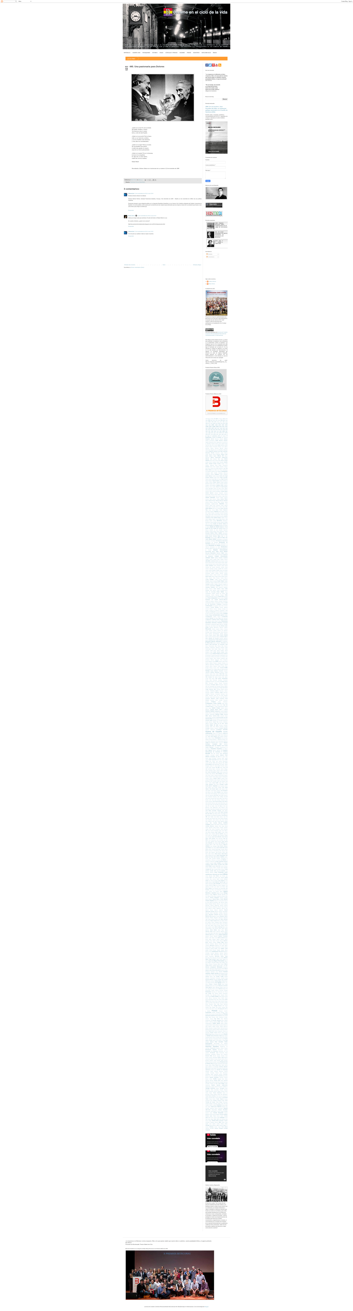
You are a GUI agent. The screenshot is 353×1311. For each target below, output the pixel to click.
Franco (213, 701)
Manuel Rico (225, 908)
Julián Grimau (217, 853)
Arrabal (206, 506)
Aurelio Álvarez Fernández (214, 512)
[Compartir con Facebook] (153, 180)
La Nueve (223, 860)
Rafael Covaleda (219, 1024)
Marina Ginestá (221, 937)
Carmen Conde (215, 570)
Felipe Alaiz (221, 673)
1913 (215, 421)
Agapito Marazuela (209, 442)
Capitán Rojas (216, 559)
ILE (212, 753)
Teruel (206, 1095)
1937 (210, 426)
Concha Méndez (215, 607)
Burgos (226, 551)
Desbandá (225, 622)
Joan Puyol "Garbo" (209, 775)
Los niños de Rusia (213, 880)
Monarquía (219, 967)
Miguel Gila (210, 960)
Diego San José (209, 625)
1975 (226, 432)
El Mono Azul (209, 642)
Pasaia (212, 990)
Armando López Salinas (222, 505)
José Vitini (214, 821)
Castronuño (212, 585)
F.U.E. (212, 669)
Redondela (207, 1044)
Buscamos (213, 553)
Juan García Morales (217, 836)
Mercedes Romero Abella (218, 957)
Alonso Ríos (212, 460)
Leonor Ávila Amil (216, 866)
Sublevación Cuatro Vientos (211, 1086)
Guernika (225, 729)
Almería (207, 460)
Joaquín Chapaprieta (223, 776)
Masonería (212, 945)
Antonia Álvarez (216, 489)
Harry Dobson (220, 736)
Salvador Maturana (218, 1071)
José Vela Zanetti (223, 819)
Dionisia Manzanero (214, 627)
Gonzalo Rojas (208, 726)
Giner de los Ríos (219, 723)
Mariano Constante (223, 936)
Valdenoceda (214, 1106)
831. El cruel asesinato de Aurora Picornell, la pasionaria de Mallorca (221, 235)
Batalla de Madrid (214, 527)
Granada (207, 728)
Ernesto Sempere (217, 663)
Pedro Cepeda (220, 995)
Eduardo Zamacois (223, 639)
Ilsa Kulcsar (216, 753)
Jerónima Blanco (211, 769)
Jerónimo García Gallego (222, 769)
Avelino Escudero (220, 516)
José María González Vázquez (213, 810)
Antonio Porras (211, 500)
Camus (216, 557)
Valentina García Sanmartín (216, 1108)
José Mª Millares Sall (220, 806)
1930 (209, 425)
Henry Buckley (224, 737)
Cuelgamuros (208, 619)
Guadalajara (219, 729)
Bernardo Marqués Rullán (222, 534)
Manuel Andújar (224, 897)
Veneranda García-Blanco (211, 1111)
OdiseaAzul (131, 193)
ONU (216, 982)
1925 (219, 423)
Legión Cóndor (213, 864)
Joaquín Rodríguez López (211, 779)
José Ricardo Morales (223, 818)
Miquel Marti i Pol (221, 965)
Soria (219, 1083)
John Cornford (213, 781)
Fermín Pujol (208, 680)
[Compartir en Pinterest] (155, 180)
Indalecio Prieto (224, 755)
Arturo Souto (212, 509)
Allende (226, 459)
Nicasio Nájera (218, 974)
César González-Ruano (222, 590)
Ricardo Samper (216, 1055)
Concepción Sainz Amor (218, 605)
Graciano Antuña (224, 726)
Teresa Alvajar (208, 1092)
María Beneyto (224, 919)
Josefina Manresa (209, 826)
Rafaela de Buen (209, 1029)
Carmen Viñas (212, 577)
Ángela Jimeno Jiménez (214, 483)
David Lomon (218, 621)
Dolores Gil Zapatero (222, 630)
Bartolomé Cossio (209, 522)
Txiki (227, 1103)
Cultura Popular (220, 619)
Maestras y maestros (210, 893)
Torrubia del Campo (210, 1102)
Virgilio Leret (208, 1123)
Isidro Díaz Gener (221, 759)
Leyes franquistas (219, 872)
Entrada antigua (197, 264)
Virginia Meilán (224, 1123)
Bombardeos (224, 547)
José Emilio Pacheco (223, 795)
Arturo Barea (208, 508)
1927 (224, 423)
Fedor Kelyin (216, 673)
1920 (206, 423)
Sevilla (215, 1079)
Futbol (211, 706)
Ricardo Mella (208, 1055)
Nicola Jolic (212, 976)
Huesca (211, 747)
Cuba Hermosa (224, 618)
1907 (224, 420)
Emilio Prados (216, 653)
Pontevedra (208, 1012)
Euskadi (222, 667)
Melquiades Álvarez (218, 954)
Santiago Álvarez (214, 1072)
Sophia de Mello (214, 1083)
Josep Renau (216, 827)
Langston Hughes (209, 863)
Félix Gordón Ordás (223, 675)
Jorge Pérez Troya (223, 782)
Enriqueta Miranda (209, 659)
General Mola (216, 715)
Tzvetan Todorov (209, 1105)
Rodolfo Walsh (220, 1060)
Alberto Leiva (221, 446)
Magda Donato (220, 893)
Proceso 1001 (215, 1017)
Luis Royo (212, 889)
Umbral (214, 1105)
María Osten (221, 930)
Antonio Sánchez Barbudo (222, 500)
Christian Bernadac (209, 596)
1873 (224, 418)
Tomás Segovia (219, 1099)
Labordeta (221, 861)
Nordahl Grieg (224, 978)
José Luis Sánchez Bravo (222, 804)
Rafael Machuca (224, 1026)
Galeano (207, 711)
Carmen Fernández (219, 571)
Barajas (207, 520)
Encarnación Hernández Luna (221, 655)
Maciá (221, 891)
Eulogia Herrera (209, 667)
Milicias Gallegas (212, 965)
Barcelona (219, 520)
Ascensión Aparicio (209, 511)
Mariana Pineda (209, 936)
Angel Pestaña (215, 480)
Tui (224, 1103)
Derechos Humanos (217, 622)
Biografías (208, 537)
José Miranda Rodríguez (216, 815)
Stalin (226, 1083)
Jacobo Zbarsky (208, 762)
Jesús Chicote (216, 770)
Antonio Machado (210, 497)
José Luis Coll (213, 804)
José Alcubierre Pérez (223, 785)
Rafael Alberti (142, 182)
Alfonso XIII (220, 456)
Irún (221, 756)
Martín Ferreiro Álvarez (218, 940)
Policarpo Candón (223, 1010)
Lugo (224, 882)
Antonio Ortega (216, 499)
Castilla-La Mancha (218, 584)
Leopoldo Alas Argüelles (222, 867)
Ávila (212, 517)
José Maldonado (214, 807)
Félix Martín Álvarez (216, 677)
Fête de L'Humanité (209, 686)
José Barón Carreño (215, 790)
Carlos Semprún (217, 565)
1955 (216, 429)
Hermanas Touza (214, 741)
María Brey (207, 920)
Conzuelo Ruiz (212, 613)
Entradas (210, 254)
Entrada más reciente (129, 264)
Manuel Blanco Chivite (218, 899)
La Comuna (218, 859)
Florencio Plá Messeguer (214, 687)
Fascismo (221, 670)
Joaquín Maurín (217, 778)
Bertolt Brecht (208, 536)
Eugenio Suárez (217, 666)
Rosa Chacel (215, 1065)
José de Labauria (209, 795)
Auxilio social (213, 516)
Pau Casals (208, 993)
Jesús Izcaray (223, 772)
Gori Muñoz (216, 726)
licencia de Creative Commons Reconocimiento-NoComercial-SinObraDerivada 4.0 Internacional (216, 334)
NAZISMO (182, 52)
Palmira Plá (225, 988)
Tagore (217, 1088)
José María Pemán (213, 812)
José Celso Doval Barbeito (211, 793)
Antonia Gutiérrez (224, 489)
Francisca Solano (224, 690)
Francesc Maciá (220, 689)
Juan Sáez (213, 847)
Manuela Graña (209, 913)
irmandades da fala (215, 756)
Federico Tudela (224, 672)
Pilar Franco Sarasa (220, 1007)
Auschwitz (207, 516)
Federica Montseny (214, 672)
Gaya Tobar (218, 712)
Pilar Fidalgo (212, 1007)
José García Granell (209, 798)
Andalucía (217, 474)
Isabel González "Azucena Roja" (216, 758)
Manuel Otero (221, 906)
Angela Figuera (216, 482)
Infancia (207, 756)
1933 (219, 425)
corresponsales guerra (218, 615)
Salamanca (207, 1069)
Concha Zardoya (217, 608)
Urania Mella (225, 1105)
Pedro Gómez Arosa (223, 996)
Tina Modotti (225, 1097)
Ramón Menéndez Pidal (216, 1035)
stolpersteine (225, 1085)
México (226, 957)
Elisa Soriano (224, 646)
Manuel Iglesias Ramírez (210, 903)
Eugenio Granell (224, 664)
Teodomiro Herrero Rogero (215, 1091)
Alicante (207, 459)
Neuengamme (222, 973)
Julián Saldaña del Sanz (210, 855)
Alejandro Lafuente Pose (214, 451)
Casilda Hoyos (217, 582)
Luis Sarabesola (218, 889)
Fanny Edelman (214, 670)
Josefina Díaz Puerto (215, 824)
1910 (206, 421)
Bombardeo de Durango (211, 542)
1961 (209, 431)
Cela (217, 587)
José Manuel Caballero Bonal (216, 809)
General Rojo (208, 718)
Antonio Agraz (224, 491)
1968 (206, 432)
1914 (218, 421)
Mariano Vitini (208, 937)
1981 (217, 434)
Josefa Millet (208, 822)
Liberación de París (217, 874)
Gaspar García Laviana (210, 712)
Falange (207, 670)
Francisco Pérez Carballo (216, 700)
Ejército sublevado (216, 641)
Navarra (220, 971)
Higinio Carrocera (219, 742)
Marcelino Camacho (213, 914)
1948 (221, 428)
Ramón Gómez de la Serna (218, 1034)
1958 (224, 429)
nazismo (207, 973)
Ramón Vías (215, 1040)
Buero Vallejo (215, 551)
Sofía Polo (217, 1082)
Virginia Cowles (216, 1123)
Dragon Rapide (212, 635)
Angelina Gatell (219, 485)
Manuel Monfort (224, 905)
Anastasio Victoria (209, 474)
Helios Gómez (211, 737)
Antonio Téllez (217, 502)
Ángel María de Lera (216, 479)
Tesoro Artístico (212, 1095)
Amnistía (207, 466)
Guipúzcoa (225, 733)
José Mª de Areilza (209, 806)
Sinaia (222, 1080)
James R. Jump (213, 765)
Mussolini (218, 970)
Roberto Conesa (214, 1058)
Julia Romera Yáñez (220, 852)
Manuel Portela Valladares (214, 908)
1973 (220, 432)
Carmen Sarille (221, 576)
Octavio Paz (220, 979)
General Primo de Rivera (210, 717)
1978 (212, 434)
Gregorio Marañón (223, 728)
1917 (224, 421)
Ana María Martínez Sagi (219, 468)
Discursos (208, 629)
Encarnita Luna (218, 656)
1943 (206, 428)
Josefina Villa (218, 826)
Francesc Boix (212, 689)
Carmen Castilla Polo (219, 568)
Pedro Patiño (221, 998)
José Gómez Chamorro (219, 799)
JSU (206, 830)
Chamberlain (208, 593)
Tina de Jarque (218, 1097)
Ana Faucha (211, 468)
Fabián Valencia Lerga (219, 669)
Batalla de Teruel (224, 526)
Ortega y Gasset (213, 984)
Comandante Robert (219, 602)
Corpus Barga (208, 615)
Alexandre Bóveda (209, 452)
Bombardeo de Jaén (215, 543)
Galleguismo (217, 711)
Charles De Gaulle (220, 593)
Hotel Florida (225, 745)
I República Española (216, 748)
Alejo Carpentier (224, 451)
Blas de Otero (221, 537)
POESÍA (189, 52)
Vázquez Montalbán (223, 1109)
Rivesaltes (215, 1057)
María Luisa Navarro (213, 928)
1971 (215, 432)
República (216, 1046)
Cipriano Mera (221, 596)
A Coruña (218, 437)
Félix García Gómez (214, 675)
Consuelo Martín (219, 611)
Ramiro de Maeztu (220, 1029)
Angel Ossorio (224, 479)
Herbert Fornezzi (209, 739)
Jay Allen (218, 767)
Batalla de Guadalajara (214, 525)
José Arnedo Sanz (223, 789)
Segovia (211, 1077)
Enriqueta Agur (224, 658)
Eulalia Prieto (224, 666)
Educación (208, 641)
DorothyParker (216, 633)
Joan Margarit (219, 773)
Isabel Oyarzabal (212, 759)
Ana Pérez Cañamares (222, 469)
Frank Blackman (223, 701)
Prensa (225, 1014)
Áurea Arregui (221, 511)
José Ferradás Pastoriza (211, 796)
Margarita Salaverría (218, 917)
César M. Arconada (210, 591)
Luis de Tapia (212, 885)
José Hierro (225, 801)
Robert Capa (221, 1057)
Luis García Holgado (220, 885)
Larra (223, 863)
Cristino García (216, 616)
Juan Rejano (208, 847)
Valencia (219, 1106)
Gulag (206, 734)
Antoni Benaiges (209, 488)
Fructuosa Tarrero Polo (217, 704)
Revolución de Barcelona (211, 1051)
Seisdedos (216, 1077)
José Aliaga (208, 787)
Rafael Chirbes (212, 1024)
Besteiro (215, 536)
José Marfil (225, 809)
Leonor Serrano (224, 866)
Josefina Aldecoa (217, 822)
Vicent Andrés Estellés (222, 1111)
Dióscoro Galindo (224, 627)
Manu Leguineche (218, 896)
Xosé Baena (224, 1126)
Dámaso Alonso (211, 621)
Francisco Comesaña (215, 694)
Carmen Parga (214, 576)
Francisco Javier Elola (210, 697)
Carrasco (218, 577)
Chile (226, 595)
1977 (209, 434)
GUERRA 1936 (136, 52)
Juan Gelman (212, 838)
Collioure (216, 601)
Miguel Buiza (219, 959)
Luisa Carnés (208, 891)
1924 (216, 423)
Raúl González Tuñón (221, 1042)
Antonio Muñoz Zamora (222, 497)
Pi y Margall (214, 1005)
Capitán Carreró (209, 559)
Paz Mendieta (213, 995)
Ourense (207, 985)
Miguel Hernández (219, 961)
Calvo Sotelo (211, 554)
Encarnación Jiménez (210, 656)
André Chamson (224, 474)
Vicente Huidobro (224, 1114)
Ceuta (226, 591)
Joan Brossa (212, 773)
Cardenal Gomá (214, 561)
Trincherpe (225, 1102)
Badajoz (219, 517)
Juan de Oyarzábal (212, 835)
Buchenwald (208, 551)
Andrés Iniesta (216, 476)
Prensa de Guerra (209, 1015)
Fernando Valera (214, 684)
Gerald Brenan (208, 722)
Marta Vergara (212, 939)
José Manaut (222, 807)
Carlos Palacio (219, 564)
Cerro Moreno (213, 590)
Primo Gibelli (225, 1015)
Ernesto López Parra (223, 661)
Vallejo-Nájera (214, 1109)
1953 (211, 429)
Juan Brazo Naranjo (209, 832)
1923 (214, 423)
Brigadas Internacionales (220, 550)
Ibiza (206, 750)
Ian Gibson (225, 748)
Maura (226, 950)
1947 (218, 428)
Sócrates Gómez (211, 1082)
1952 (209, 429)
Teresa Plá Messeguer (222, 1094)
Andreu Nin (222, 476)
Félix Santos (218, 678)
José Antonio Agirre (214, 789)
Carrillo (207, 579)
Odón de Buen (211, 981)
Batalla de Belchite (217, 523)
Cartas (212, 579)
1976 (206, 434)
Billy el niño (224, 536)
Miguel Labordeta (212, 962)
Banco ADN (225, 519)
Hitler (220, 744)
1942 (226, 426)
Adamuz (226, 439)
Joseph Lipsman (224, 827)
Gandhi (222, 711)
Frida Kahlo (225, 703)
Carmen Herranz (219, 573)
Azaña (215, 517)
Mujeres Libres (208, 970)
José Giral (211, 799)
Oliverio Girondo (211, 982)
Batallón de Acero (214, 529)
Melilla (212, 954)
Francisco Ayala (219, 692)
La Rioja (217, 861)
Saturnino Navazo (218, 1074)
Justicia (222, 857)
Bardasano (225, 520)
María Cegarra (214, 920)
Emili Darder (214, 649)
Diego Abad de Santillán (222, 624)
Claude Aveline (220, 598)
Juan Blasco (225, 830)
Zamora (216, 1128)
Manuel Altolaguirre (214, 897)
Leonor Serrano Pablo (210, 867)
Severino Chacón (224, 1077)
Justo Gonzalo (212, 858)
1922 (211, 423)
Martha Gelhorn (220, 939)
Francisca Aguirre (214, 690)
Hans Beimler (214, 736)
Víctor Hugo (210, 1119)
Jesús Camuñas (209, 770)
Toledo (206, 1099)
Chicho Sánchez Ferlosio (217, 595)
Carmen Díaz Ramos (210, 571)
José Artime (208, 790)
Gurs (209, 734)
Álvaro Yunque (224, 460)
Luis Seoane (225, 889)
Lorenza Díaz (208, 879)
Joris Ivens (216, 784)
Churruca (216, 596)
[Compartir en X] (152, 180)
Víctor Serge (208, 1120)
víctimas (222, 1117)
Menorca (226, 954)
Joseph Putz (208, 829)
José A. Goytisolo (212, 786)
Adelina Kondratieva (210, 440)
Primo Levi (208, 1017)
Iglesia (210, 750)
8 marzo (214, 437)
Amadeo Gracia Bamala (218, 462)
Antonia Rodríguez (216, 491)
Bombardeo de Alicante (222, 539)
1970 (212, 432)
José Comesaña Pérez (223, 793)
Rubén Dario (210, 1068)
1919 (226, 421)
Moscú (226, 968)
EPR (216, 661)
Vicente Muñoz (219, 1115)
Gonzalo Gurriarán (223, 725)
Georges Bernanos (223, 720)
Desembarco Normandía (210, 624)
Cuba (219, 618)
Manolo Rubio (211, 896)
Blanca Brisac (214, 537)
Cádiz (222, 553)
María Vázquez (215, 934)
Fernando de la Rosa (215, 681)
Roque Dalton (208, 1065)
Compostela (225, 604)
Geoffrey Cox (216, 720)
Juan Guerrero (218, 841)
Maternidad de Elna (219, 946)
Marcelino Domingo (223, 914)
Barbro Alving (213, 520)
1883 (206, 420)
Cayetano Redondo (210, 587)
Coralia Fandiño (219, 613)
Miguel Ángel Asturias (210, 959)
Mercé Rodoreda (209, 956)
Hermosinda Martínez (223, 741)
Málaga (226, 893)
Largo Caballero (217, 863)
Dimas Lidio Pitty (216, 625)
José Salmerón (208, 819)
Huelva (207, 747)
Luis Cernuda (216, 883)
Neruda (217, 973)
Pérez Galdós (225, 1002)
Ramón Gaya (208, 1034)
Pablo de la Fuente (214, 985)
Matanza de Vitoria (219, 945)
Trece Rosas (219, 1102)
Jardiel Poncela (220, 765)
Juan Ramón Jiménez (222, 846)
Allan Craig (220, 459)
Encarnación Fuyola (209, 655)
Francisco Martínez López (212, 698)
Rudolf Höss (225, 1068)
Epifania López (212, 661)
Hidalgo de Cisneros (210, 742)
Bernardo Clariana (212, 534)
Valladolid (225, 1108)
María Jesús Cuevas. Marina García (219, 925)
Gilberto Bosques (209, 723)
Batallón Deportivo (223, 529)
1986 (222, 434)
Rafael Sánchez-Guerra (222, 1028)
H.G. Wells (207, 736)
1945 (212, 428)
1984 (220, 434)
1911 (209, 421)
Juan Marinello (208, 842)
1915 (221, 421)
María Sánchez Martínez (218, 931)
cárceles (207, 561)
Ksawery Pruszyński (221, 858)
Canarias (221, 557)
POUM (206, 1014)
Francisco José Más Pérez (222, 697)
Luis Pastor (222, 886)
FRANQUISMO (146, 52)
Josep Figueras (208, 827)
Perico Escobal (209, 1004)
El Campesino (224, 641)
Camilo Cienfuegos (219, 554)
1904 (219, 420)
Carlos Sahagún (209, 565)
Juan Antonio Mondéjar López (215, 830)
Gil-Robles (225, 722)
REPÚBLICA (127, 52)
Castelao (207, 584)
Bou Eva (218, 548)
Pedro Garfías (215, 996)
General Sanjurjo (224, 718)
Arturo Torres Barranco (222, 509)
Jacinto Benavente (223, 761)
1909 (226, 420)
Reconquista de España (221, 1043)
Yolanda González (209, 1128)
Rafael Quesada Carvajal (211, 1028)
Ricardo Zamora (208, 1057)
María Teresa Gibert (220, 933)
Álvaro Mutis (218, 460)
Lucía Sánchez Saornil (217, 882)
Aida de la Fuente (214, 445)
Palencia (220, 988)
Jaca (217, 761)
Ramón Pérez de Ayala (214, 1037)
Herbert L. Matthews (217, 739)
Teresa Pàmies (213, 1094)
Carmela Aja (208, 567)
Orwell (219, 984)
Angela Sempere (224, 483)
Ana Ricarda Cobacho (210, 471)
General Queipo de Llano (222, 717)
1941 (223, 426)
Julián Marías (224, 853)
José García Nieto (218, 798)
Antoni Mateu (224, 488)
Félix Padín (211, 678)
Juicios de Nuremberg (214, 850)
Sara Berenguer (224, 1072)
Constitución (212, 611)
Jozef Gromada (224, 829)
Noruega (215, 979)
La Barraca (212, 859)
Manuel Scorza (209, 910)
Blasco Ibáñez (212, 539)
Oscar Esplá (225, 984)
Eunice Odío (216, 667)
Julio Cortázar (217, 856)
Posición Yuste (224, 1012)
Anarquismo (224, 471)
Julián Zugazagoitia (220, 855)
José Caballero (217, 792)
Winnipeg (211, 1126)
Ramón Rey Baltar (224, 1037)
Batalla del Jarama (217, 528)
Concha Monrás (209, 608)
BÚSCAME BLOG (206, 52)
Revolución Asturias (211, 1049)
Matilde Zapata (220, 950)
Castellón (212, 584)
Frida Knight (208, 704)
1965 (220, 431)
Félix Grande (208, 677)
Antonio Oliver (208, 499)
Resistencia (212, 1048)
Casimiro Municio (224, 582)
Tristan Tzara (220, 1103)
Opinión (219, 982)
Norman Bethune (209, 979)
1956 (219, 429)
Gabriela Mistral (214, 709)
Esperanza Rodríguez (214, 664)
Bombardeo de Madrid (214, 545)
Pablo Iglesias (208, 987)
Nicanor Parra (211, 974)
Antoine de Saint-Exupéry (222, 486)
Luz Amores (216, 891)
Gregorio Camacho (214, 728)
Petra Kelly (216, 1004)
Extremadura (208, 669)
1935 (226, 425)
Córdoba (225, 613)
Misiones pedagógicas (210, 967)
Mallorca (215, 894)
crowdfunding (225, 616)
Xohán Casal (217, 1126)
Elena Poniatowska (209, 646)
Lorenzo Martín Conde (217, 879)
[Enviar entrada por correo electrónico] (145, 179)
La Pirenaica (212, 861)
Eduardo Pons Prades (214, 639)
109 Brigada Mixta (209, 418)
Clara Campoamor (212, 598)
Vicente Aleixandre (218, 1112)
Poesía (137, 182)
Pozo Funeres (212, 1014)
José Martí (209, 813)
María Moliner (213, 930)
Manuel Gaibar (224, 902)
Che (227, 593)
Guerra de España (213, 732)
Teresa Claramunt (217, 1092)
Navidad (225, 971)
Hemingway (218, 738)
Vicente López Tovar (210, 1115)
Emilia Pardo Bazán (215, 650)
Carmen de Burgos (223, 570)
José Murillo (210, 816)
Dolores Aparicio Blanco (217, 629)
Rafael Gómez (216, 1026)
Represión (208, 1046)
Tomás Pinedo (212, 1099)
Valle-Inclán (208, 1109)
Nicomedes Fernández (215, 978)
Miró (227, 965)
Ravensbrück (208, 1043)
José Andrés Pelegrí (216, 787)
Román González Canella (214, 1062)
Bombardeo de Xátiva (215, 546)
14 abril (216, 418)
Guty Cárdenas (224, 734)
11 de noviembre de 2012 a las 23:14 (147, 215)
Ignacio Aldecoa (216, 750)
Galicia (212, 711)
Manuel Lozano (220, 903)
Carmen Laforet (213, 574)
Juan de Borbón (219, 833)
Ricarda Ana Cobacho (222, 1054)
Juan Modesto (221, 842)
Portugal (218, 1012)
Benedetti (207, 533)
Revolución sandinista (210, 1054)
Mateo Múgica (212, 946)
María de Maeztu (221, 920)
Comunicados (208, 605)
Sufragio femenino (210, 1088)
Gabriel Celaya (216, 708)
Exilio (226, 667)
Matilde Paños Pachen (210, 950)
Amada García (208, 462)
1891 (211, 420)
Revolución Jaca (214, 1052)
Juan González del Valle (222, 839)
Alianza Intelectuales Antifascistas (219, 457)
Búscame (207, 553)
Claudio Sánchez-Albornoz (221, 599)
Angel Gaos (216, 477)
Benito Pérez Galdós (216, 533)
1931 (212, 425)
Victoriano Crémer (223, 1120)
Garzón (226, 711)
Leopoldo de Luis (209, 869)
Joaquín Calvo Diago (213, 776)
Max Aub (221, 951)
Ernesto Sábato (209, 663)
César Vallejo (220, 592)
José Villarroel (208, 821)
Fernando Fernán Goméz (215, 683)
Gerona (220, 722)
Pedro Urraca (212, 1001)
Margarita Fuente (215, 916)
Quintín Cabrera (209, 1021)
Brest (221, 548)
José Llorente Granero (210, 802)
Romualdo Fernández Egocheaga (220, 1063)
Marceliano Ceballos (218, 913)
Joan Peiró (225, 773)
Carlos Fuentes (211, 562)
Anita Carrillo (212, 486)
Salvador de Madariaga (222, 1069)
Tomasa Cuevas (217, 1100)
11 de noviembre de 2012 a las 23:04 (144, 193)
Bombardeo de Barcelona (222, 540)
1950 (226, 428)
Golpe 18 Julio (214, 725)
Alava (219, 445)
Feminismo (225, 678)
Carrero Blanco (224, 577)
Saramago (207, 1074)
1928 (226, 423)
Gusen (212, 734)
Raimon (214, 1029)
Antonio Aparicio (209, 492)
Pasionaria (132, 182)
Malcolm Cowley (209, 894)
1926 (221, 423)
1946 (215, 428)
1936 (206, 426)
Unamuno (219, 1105)
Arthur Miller (225, 506)
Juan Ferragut (208, 836)
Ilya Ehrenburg (224, 753)
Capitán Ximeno (224, 559)
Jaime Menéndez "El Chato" (218, 764)
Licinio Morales (208, 875)
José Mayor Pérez (216, 813)
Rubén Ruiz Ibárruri (218, 1068)
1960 (206, 431)
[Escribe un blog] (150, 180)
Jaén (214, 762)
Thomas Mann (212, 1097)
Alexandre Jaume (219, 452)
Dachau (226, 619)
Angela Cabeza (208, 482)
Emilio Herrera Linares (218, 652)
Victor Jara (216, 1119)
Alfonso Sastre (212, 455)
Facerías (226, 669)
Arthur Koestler (212, 506)
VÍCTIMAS (154, 52)
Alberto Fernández (213, 446)
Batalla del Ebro (209, 528)
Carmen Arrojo (224, 567)
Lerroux (207, 870)
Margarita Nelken (224, 916)
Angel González (224, 477)
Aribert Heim (212, 505)
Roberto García (221, 1058)
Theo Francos (219, 1095)
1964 (218, 431)
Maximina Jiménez (219, 953)
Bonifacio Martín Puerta (210, 548)
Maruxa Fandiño (218, 943)
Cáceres (218, 553)
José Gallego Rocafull (222, 796)
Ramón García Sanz (223, 1032)
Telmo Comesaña (215, 1089)
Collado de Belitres (209, 601)
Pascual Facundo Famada (221, 990)
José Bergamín (224, 790)
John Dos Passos (221, 781)
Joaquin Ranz (224, 778)
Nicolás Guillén (219, 976)
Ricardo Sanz (224, 1055)
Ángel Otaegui (208, 480)
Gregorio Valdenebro (210, 729)
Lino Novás (222, 875)
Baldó (220, 519)
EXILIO (161, 52)
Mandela (219, 894)
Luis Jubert (216, 886)
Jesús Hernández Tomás (213, 772)
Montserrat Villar (220, 968)
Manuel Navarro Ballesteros (211, 906)
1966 (223, 431)
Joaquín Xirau (220, 779)
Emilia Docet (221, 649)
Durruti (226, 635)
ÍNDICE (215, 52)
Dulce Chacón (220, 635)
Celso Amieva (217, 588)
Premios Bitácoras (219, 1014)
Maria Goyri (222, 923)
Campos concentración (221, 556)
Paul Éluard (215, 993)
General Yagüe (208, 720)
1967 (226, 431)
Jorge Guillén (215, 782)
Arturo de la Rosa (216, 508)
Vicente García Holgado (214, 1114)
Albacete (223, 445)
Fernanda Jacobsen (217, 680)
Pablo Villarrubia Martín (217, 987)
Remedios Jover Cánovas (216, 1044)
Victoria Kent (215, 1120)
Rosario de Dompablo (214, 1066)
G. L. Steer (215, 706)
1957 (221, 429)
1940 (220, 426)
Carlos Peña (225, 564)
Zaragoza (221, 1128)
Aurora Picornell (224, 514)
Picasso (220, 1005)
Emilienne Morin (209, 652)
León (226, 864)
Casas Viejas (220, 581)
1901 (214, 420)
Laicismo (226, 861)
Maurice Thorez (208, 951)
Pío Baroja (220, 1008)
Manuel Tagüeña (218, 910)
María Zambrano (223, 934)
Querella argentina (216, 1020)
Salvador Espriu (209, 1071)
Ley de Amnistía (221, 870)
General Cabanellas (210, 714)
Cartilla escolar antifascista (221, 579)
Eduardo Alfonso (216, 636)
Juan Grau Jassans (209, 841)
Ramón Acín (211, 1031)
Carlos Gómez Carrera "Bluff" (221, 562)
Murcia (213, 970)
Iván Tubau (212, 761)
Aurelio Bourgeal (224, 512)
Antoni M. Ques (217, 488)
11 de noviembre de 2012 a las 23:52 (144, 231)
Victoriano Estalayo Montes (211, 1122)
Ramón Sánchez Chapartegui (211, 1038)
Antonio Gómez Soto (213, 496)
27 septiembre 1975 (215, 435)
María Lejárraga (218, 926)
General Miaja (219, 714)
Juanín (209, 849)
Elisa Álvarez (218, 646)
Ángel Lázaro (208, 479)
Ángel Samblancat (224, 480)
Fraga (206, 689)
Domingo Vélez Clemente (222, 632)
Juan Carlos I (218, 832)
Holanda (226, 744)
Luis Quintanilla (222, 888)
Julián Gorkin (211, 853)
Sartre (212, 1074)
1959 (226, 429)
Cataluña (218, 585)
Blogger (206, 1306)
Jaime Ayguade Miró (219, 762)
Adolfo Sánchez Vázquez (221, 440)
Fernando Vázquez (223, 684)
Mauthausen (215, 951)
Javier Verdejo (212, 767)
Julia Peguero (212, 852)
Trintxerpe (215, 1103)
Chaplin (213, 593)
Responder (131, 210)
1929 (206, 425)
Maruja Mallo (220, 942)
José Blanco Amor (209, 792)
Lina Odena (216, 875)
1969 (209, 432)
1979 (214, 434)
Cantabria (225, 557)
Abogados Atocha (209, 439)
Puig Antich (217, 1018)
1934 (223, 425)
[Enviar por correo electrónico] (148, 180)
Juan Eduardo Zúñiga (223, 835)
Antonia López (208, 491)
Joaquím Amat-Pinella (219, 775)
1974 (223, 432)
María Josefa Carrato (210, 926)
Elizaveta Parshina (220, 647)
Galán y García (223, 709)
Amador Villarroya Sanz (211, 465)
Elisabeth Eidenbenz (210, 647)
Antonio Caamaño (219, 492)
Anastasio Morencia (223, 472)
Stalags (222, 1083)
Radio (219, 1021)
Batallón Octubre (209, 531)
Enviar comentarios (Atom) (137, 267)
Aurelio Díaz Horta (209, 514)
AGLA (215, 442)
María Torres (131, 215)
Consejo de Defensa (214, 610)
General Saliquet (216, 718)
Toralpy (222, 1100)
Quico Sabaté (224, 1020)
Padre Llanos (215, 988)
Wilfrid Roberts (219, 1125)
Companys (219, 604)
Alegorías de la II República (217, 449)
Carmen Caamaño (209, 568)
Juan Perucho (219, 844)
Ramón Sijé (221, 1038)
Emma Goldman (224, 653)
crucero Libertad (209, 618)
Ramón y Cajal (221, 1040)
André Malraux (208, 476)
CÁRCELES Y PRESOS (171, 52)
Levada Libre (213, 870)
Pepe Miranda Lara (217, 1002)
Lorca (226, 877)
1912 (212, 421)
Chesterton (207, 595)
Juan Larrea (225, 841)
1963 (215, 431)
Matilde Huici (217, 948)
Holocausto (208, 745)
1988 (225, 434)
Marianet (215, 936)
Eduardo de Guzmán (214, 638)
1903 (216, 420)
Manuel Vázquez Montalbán (221, 911)
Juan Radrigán (213, 846)
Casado (207, 581)
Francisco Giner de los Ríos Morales (218, 695)
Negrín (212, 973)
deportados (208, 622)
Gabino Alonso (212, 281)
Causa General (224, 585)
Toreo (226, 1100)
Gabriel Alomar (221, 706)
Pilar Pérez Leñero (214, 1008)
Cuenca (214, 619)
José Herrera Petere (217, 801)
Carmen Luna (220, 574)
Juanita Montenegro (216, 849)
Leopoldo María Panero (219, 869)
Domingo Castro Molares (210, 632)
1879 (226, 418)
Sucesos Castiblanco (223, 1086)
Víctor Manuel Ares (223, 1119)
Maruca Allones (212, 942)
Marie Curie (214, 937)
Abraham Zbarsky (219, 439)
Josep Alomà (225, 826)
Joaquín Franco (209, 778)
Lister (210, 877)
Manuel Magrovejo (215, 905)
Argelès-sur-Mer (214, 503)
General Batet (224, 712)
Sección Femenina (218, 1075)
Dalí (206, 621)
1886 (209, 420)
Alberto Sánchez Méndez (217, 448)
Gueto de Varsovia (217, 733)
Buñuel (221, 551)
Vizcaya (207, 1125)
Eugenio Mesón (209, 666)
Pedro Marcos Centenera (211, 998)
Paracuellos (207, 990)
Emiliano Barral (224, 650)
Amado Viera (224, 463)
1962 (212, 431)
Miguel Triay (225, 962)
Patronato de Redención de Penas (219, 991)
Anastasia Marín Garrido (211, 472)
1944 (209, 428)
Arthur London (219, 506)
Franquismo (208, 703)
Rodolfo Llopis (213, 1060)
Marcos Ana (208, 916)
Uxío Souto (207, 1106)
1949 (224, 428)
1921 (209, 423)
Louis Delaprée (221, 880)
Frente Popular (217, 703)
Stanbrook (207, 1085)
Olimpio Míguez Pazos (220, 981)
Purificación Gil (208, 1020)
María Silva (213, 933)
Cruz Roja (215, 618)
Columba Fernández (223, 601)
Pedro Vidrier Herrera (219, 1001)
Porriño (213, 1012)
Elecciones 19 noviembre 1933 (220, 644)
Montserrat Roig (213, 968)
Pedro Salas (221, 999)
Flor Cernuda (217, 686)
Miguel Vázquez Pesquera (211, 964)
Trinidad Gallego (209, 1103)
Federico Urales (208, 673)
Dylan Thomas (208, 636)
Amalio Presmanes (223, 465)
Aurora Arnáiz (217, 514)
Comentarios (211, 257)
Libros (225, 874)
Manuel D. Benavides (219, 900)
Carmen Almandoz (216, 567)
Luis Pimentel (215, 888)
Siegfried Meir (220, 1078)
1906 (221, 420)
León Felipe (208, 866)
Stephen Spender (215, 1085)
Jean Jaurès (223, 767)
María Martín (221, 928)
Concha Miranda (224, 607)
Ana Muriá (214, 469)
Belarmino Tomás (224, 531)
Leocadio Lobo (221, 864)
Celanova (221, 587)
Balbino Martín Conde (214, 519)
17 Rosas (220, 418)
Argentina (221, 503)
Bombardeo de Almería (210, 540)
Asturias (216, 511)
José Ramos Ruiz (213, 818)
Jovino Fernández (216, 829)
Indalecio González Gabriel (212, 755)
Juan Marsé (215, 842)
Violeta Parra (225, 1122)
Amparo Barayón (220, 466)
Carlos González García (210, 564)
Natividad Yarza (214, 971)
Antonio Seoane (209, 502)
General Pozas (224, 715)
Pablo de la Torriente (223, 985)
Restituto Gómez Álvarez (222, 1048)
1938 (213, 426)
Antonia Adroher (208, 489)
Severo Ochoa (208, 1078)
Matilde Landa (224, 948)
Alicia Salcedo (213, 459)
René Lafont (225, 1044)
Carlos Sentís (224, 565)
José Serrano (216, 819)
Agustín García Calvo (216, 443)
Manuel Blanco (208, 899)
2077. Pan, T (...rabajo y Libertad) (219, 242)
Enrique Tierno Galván (215, 658)
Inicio (164, 264)
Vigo (220, 1122)
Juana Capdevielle (220, 847)
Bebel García (216, 531)
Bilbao (219, 536)
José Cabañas (224, 792)
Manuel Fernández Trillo (215, 902)
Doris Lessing (208, 633)
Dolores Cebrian (213, 630)
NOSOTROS (196, 52)
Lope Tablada (221, 877)
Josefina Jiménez (224, 824)
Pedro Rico (216, 999)
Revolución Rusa (224, 1052)
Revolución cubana (223, 1049)
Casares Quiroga (213, 581)
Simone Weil (217, 1080)
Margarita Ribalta (209, 917)
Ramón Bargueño (218, 1031)
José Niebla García (218, 816)
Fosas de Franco (224, 687)
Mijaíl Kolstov (221, 964)
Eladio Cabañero (217, 642)
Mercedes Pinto (208, 957)
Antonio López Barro (223, 496)
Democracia (224, 621)
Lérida (226, 869)
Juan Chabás (212, 833)
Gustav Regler (217, 734)
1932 (216, 425)
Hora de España (216, 745)
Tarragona (222, 1088)
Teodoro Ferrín (224, 1091)
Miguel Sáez (219, 962)
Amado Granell (217, 463)
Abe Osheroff (225, 437)
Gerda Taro (216, 722)
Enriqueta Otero (218, 659)
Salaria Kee (213, 1069)
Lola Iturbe (214, 877)
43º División (223, 435)
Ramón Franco (213, 1032)
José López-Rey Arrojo (220, 802)
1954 (214, 429)
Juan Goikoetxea (212, 839)
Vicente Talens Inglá (214, 1117)
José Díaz (215, 795)
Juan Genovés (219, 838)
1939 (217, 426)
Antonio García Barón (215, 494)
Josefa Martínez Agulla (222, 821)
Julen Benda (222, 850)
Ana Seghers (218, 471)
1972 (217, 432)
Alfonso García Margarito (214, 454)
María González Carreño (214, 923)
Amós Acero (212, 466)
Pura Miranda (224, 1018)
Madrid (225, 891)
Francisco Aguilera (209, 692)
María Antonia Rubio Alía (214, 919)
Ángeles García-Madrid (210, 485)
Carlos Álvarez (221, 561)
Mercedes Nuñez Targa (221, 956)
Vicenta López (208, 1112)
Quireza (215, 1021)
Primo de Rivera (218, 1015)
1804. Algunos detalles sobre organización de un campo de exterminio (221, 225)
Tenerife (221, 1089)
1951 (206, 429)
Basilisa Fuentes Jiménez (218, 522)
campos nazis (209, 557)
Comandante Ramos (209, 602)
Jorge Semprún (209, 784)
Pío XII (224, 1008)
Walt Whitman (213, 1125)
